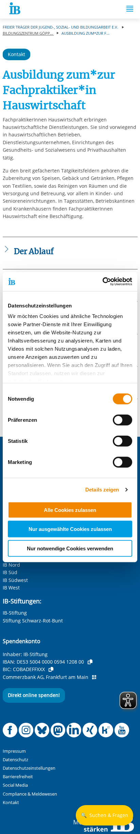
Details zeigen (102, 490)
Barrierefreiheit (18, 777)
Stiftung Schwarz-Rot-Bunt (33, 620)
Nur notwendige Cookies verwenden (70, 548)
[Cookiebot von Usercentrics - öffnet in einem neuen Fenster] (102, 281)
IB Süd (10, 572)
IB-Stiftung (15, 613)
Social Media (15, 785)
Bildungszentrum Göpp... (28, 33)
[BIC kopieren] (51, 669)
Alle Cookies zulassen (70, 510)
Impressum (14, 751)
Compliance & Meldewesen (30, 794)
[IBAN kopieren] (90, 662)
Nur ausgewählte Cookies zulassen (70, 529)
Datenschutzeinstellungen (29, 768)
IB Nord (11, 565)
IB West (11, 587)
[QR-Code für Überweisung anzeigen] (94, 677)
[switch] (122, 419)
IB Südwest (15, 580)
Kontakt (16, 54)
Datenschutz (15, 760)
